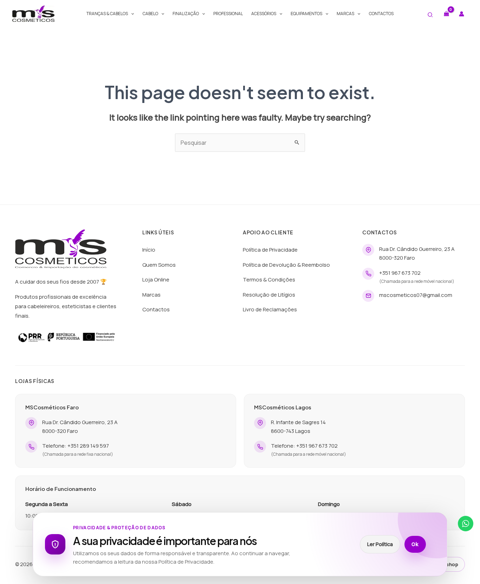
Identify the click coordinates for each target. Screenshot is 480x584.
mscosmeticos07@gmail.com (415, 295)
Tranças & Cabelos (107, 14)
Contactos (381, 14)
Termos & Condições (269, 279)
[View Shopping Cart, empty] (446, 13)
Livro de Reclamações (270, 309)
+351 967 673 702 (400, 273)
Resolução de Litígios (269, 294)
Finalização (186, 14)
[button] (131, 13)
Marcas (345, 14)
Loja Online (155, 279)
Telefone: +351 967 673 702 (304, 445)
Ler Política (380, 544)
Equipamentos (306, 14)
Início (148, 249)
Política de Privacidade (270, 249)
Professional (228, 14)
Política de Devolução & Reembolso (286, 264)
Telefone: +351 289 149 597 (75, 445)
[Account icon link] (461, 14)
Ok (415, 544)
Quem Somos (159, 264)
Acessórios (263, 14)
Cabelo (150, 14)
